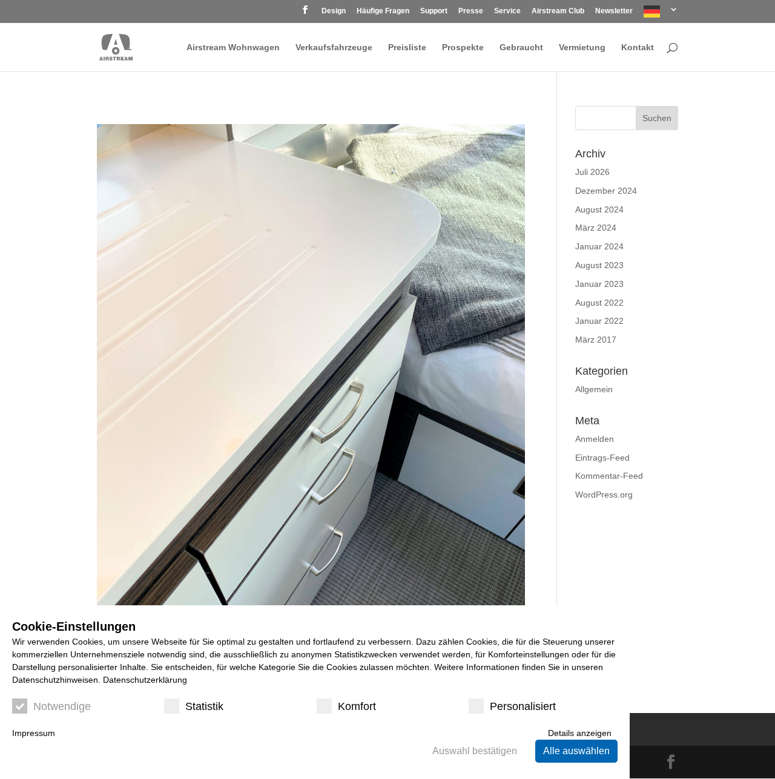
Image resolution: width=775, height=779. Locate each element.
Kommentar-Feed (609, 476)
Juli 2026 (592, 172)
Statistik (204, 706)
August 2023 (599, 265)
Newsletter (614, 11)
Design (334, 11)
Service (507, 11)
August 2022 (599, 302)
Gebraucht (521, 47)
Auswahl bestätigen (474, 751)
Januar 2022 (599, 321)
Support (433, 11)
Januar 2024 (599, 246)
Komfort (357, 706)
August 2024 (599, 209)
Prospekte (463, 47)
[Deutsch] (661, 14)
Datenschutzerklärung (145, 680)
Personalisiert (523, 706)
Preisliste (407, 47)
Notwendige (62, 706)
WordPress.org (604, 494)
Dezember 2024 (606, 191)
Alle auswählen (576, 751)
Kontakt (637, 47)
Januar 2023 (599, 284)
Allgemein (594, 389)
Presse (470, 11)
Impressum (33, 733)
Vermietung (582, 47)
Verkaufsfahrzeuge (333, 47)
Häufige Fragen (383, 11)
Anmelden (594, 439)
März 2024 (595, 227)
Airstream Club (558, 11)
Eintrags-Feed (602, 457)
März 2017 (595, 339)
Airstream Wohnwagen (233, 47)
